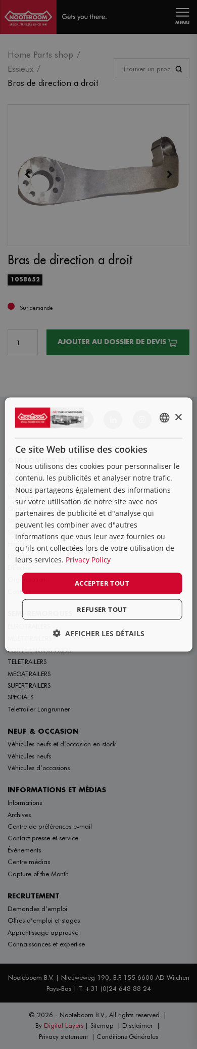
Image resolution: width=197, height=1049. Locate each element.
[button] (98, 633)
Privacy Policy (88, 559)
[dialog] (98, 525)
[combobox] (164, 418)
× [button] (178, 417)
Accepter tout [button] (102, 583)
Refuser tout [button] (102, 608)
